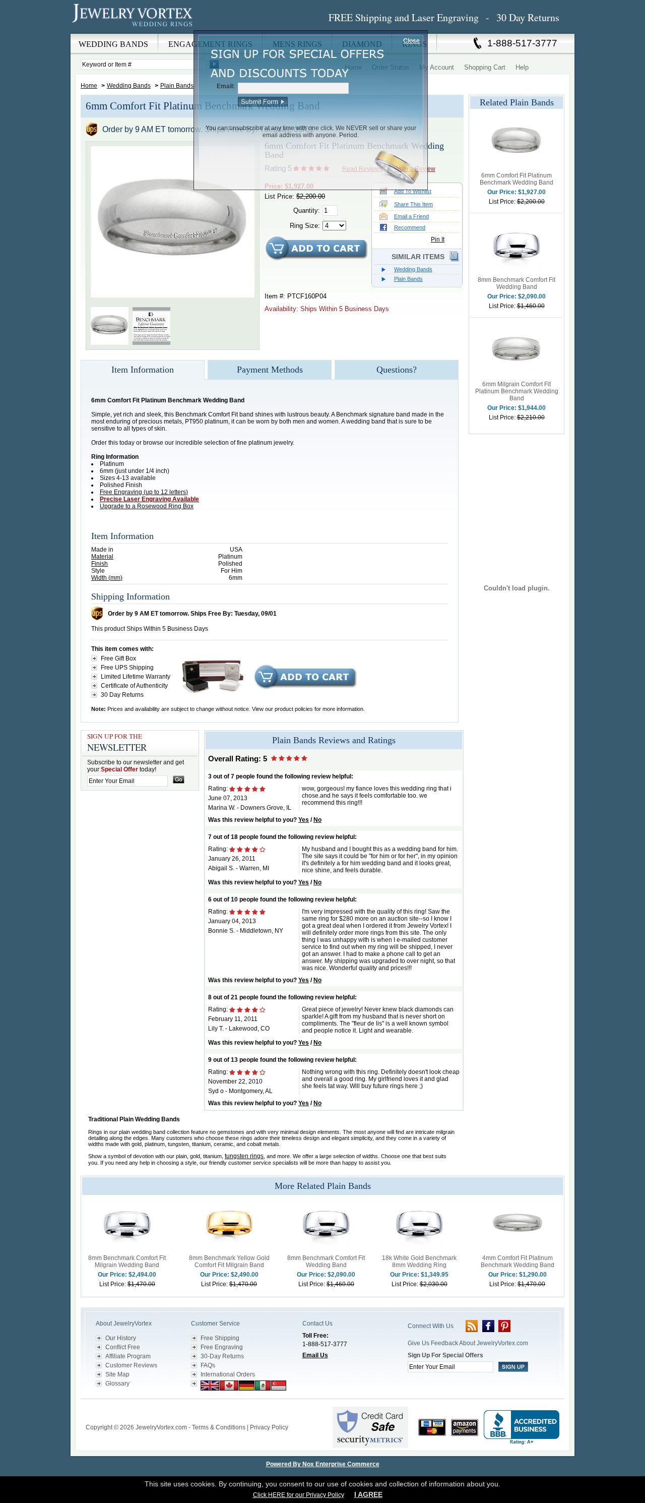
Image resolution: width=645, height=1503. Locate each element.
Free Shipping (220, 1338)
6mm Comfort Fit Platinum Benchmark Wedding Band (516, 179)
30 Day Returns (122, 695)
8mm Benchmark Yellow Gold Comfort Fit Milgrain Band (229, 1261)
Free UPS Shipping (127, 668)
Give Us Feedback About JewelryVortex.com (468, 1343)
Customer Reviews (131, 1365)
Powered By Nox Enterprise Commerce (322, 1464)
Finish (99, 563)
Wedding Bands (129, 85)
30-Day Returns (222, 1356)
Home (89, 85)
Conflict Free (122, 1347)
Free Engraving (222, 1347)
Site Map (117, 1374)
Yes (303, 819)
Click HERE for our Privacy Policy (298, 1494)
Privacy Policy (269, 1427)
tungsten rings (244, 1156)
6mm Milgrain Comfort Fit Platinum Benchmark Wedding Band (516, 391)
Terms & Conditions (218, 1427)
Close (411, 40)
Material (102, 556)
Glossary (117, 1383)
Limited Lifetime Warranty (135, 677)
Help (522, 67)
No (317, 819)
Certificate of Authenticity (134, 686)
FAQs (208, 1365)
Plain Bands (177, 85)
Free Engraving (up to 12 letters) (144, 492)
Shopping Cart (484, 67)
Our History (120, 1338)
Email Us (315, 1355)
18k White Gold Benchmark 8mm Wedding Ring (419, 1261)
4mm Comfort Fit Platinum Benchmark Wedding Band (517, 1261)
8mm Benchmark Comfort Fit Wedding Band (516, 283)
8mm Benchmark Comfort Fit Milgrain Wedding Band (127, 1261)
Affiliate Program (128, 1356)
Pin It (437, 239)
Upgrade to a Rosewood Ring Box (147, 506)
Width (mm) (106, 577)
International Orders (228, 1374)
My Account (436, 67)
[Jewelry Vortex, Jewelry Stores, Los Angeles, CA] (521, 1427)
